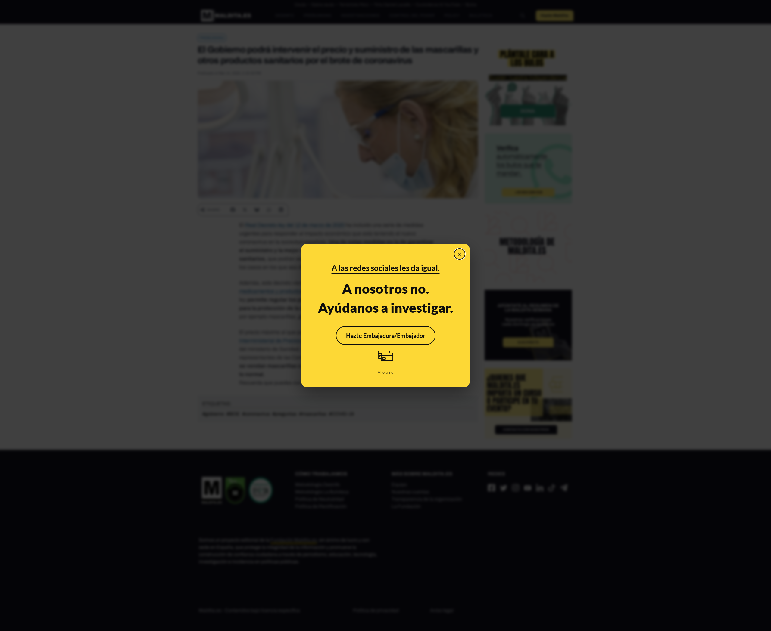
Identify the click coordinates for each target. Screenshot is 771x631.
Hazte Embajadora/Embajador (385, 335)
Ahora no (385, 372)
